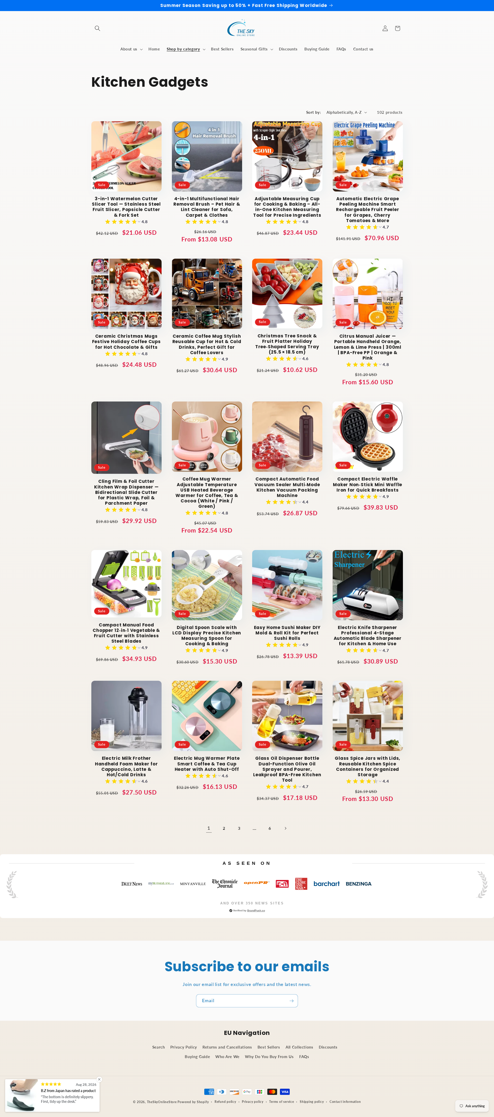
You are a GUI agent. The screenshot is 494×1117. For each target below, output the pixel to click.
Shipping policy (312, 1102)
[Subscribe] (291, 1001)
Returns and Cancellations (227, 1047)
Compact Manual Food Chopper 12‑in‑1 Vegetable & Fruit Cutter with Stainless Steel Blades (126, 633)
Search (158, 1047)
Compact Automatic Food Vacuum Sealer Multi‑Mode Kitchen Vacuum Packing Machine (287, 487)
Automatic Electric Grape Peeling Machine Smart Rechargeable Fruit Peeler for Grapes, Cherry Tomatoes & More (367, 209)
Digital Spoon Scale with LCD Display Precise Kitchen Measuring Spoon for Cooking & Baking (206, 636)
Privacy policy (252, 1102)
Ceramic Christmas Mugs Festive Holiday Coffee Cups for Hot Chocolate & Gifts (126, 342)
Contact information (345, 1102)
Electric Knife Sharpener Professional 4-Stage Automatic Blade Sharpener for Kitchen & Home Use (368, 636)
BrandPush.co (256, 910)
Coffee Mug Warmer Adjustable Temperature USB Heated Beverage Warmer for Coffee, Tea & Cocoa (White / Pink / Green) (206, 492)
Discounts (328, 1047)
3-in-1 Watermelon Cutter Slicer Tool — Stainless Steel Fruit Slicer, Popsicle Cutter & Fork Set (126, 207)
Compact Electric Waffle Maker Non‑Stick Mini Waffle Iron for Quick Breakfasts (367, 484)
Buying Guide (197, 1056)
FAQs (304, 1056)
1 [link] (208, 828)
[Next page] (285, 828)
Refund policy (225, 1102)
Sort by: (313, 112)
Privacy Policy (183, 1047)
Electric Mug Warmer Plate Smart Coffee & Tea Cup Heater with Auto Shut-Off (207, 764)
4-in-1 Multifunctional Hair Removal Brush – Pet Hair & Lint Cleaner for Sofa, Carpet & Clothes (206, 207)
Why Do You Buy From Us (269, 1056)
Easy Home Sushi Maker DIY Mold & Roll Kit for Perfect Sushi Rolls (287, 633)
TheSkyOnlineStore (162, 1102)
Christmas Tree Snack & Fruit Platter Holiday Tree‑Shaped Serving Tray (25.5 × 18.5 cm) (287, 344)
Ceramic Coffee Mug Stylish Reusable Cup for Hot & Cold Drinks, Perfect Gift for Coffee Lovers (206, 344)
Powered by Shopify (193, 1102)
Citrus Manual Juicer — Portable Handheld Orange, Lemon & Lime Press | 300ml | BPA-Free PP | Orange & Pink (367, 347)
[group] (126, 222)
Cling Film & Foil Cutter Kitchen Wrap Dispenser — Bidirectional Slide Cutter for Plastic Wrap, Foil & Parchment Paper (126, 492)
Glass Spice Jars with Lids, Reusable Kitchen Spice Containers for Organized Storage (367, 767)
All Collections (299, 1047)
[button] (97, 28)
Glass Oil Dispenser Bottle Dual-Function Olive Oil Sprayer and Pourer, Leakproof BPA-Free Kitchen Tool (287, 769)
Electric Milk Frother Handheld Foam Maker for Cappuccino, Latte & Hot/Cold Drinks (126, 767)
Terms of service (281, 1102)
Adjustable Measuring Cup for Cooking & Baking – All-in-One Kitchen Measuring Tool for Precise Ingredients (287, 207)
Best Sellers (269, 1047)
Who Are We (227, 1056)
